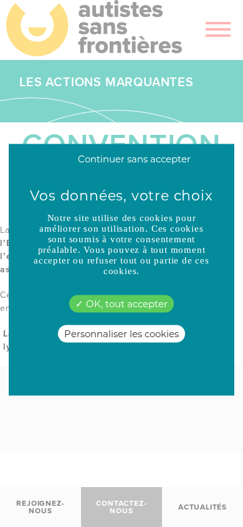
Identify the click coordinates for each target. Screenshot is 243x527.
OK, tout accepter (125, 303)
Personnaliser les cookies (121, 333)
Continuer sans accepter (134, 158)
